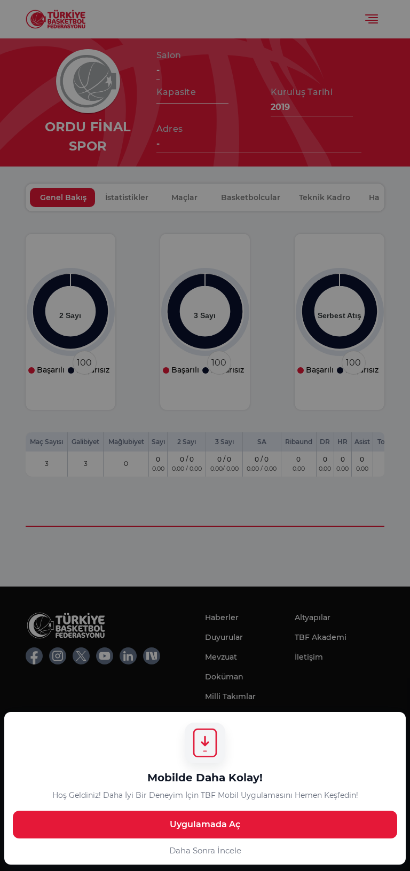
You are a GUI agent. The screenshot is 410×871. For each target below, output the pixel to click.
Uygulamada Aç (205, 824)
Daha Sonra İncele (205, 850)
